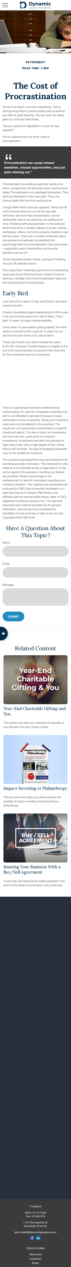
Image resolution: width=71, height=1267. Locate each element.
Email (6, 564)
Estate (35, 1263)
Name (6, 542)
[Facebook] (32, 1238)
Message (8, 585)
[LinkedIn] (38, 1238)
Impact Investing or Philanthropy (35, 788)
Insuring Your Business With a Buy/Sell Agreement (32, 869)
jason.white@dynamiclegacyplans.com (35, 1232)
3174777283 (39, 1212)
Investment (35, 1258)
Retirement (35, 1254)
